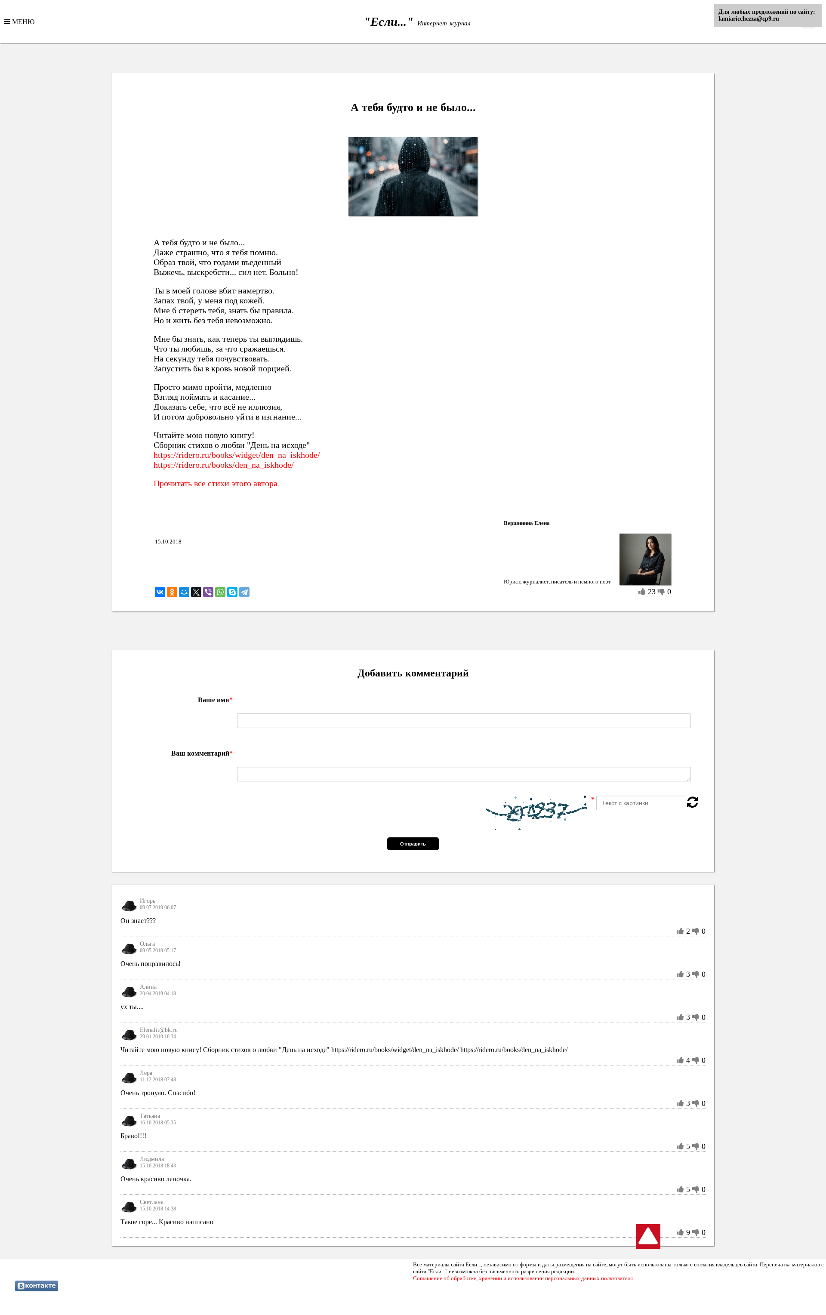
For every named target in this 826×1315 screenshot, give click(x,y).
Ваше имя (215, 700)
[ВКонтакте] (160, 592)
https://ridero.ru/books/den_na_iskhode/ (224, 464)
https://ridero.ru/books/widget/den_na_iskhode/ (237, 455)
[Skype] (232, 592)
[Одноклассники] (172, 592)
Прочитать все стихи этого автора (215, 483)
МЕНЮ (22, 21)
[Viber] (208, 592)
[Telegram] (244, 592)
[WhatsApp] (220, 592)
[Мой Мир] (184, 592)
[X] (196, 592)
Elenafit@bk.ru (159, 1030)
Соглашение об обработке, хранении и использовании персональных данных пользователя (523, 1278)
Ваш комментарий (202, 753)
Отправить (413, 843)
